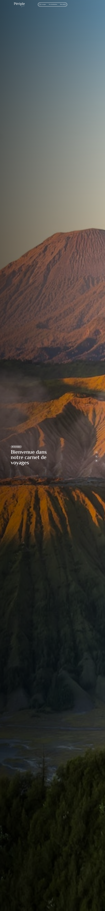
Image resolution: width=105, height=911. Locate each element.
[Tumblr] (96, 456)
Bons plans (63, 4)
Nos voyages (43, 4)
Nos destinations (53, 4)
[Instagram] (96, 452)
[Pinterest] (96, 460)
